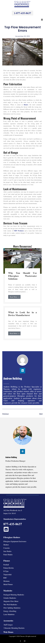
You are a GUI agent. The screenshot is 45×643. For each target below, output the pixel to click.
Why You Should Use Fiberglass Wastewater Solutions (22, 275)
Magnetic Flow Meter (10, 601)
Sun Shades (7, 551)
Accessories (8, 620)
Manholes (7, 590)
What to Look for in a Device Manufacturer (22, 314)
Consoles (6, 548)
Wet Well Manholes (10, 604)
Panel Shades (8, 554)
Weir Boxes (8, 632)
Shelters (6, 544)
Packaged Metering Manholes (13, 594)
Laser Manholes (9, 614)
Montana (6, 581)
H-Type (6, 571)
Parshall (6, 564)
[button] (42, 20)
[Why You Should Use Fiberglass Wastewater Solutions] (22, 261)
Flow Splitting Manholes (11, 608)
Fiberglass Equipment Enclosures (14, 541)
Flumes (6, 560)
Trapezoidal (7, 574)
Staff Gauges (8, 624)
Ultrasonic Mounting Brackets (14, 628)
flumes (26, 104)
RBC (5, 578)
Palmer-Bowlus (8, 568)
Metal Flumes (8, 584)
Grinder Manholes (9, 598)
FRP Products (19, 231)
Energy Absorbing (9, 611)
